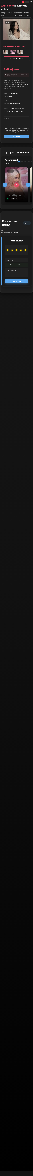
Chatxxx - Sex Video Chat (7, 2)
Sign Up (17, 136)
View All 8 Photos (17, 59)
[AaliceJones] (5, 52)
